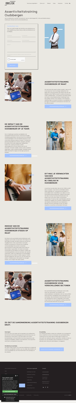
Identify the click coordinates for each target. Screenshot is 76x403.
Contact (66, 3)
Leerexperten (29, 385)
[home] (10, 3)
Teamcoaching (30, 377)
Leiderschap (29, 379)
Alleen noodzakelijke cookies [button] (10, 394)
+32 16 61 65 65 (45, 371)
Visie (6, 371)
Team (6, 373)
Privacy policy (36, 395)
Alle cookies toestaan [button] (10, 391)
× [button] (17, 375)
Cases (54, 3)
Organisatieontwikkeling (32, 382)
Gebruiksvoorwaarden (20, 395)
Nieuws (49, 3)
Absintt (70, 395)
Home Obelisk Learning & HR (10, 368)
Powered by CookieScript (10, 400)
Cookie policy (28, 395)
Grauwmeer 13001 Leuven (45, 378)
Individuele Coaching (31, 374)
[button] (31, 3)
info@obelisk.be (45, 374)
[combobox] (15, 375)
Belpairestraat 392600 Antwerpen (45, 382)
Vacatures (60, 3)
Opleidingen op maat (31, 371)
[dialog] (10, 388)
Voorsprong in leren (31, 387)
